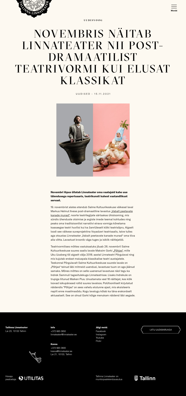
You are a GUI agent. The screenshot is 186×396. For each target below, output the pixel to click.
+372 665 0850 (58, 331)
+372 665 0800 (58, 347)
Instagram (101, 334)
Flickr (98, 341)
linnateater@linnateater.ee (64, 334)
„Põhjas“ (118, 250)
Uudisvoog (93, 20)
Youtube (100, 337)
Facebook (101, 331)
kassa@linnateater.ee (61, 351)
